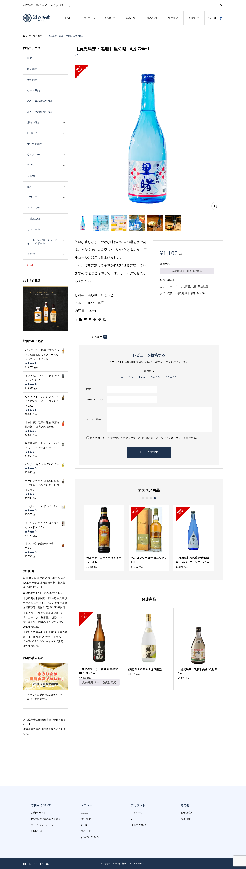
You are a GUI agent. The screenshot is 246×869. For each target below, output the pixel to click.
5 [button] (50, 686)
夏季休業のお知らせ (34, 593)
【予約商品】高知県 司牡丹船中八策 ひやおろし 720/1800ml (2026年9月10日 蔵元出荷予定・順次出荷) (45, 603)
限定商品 (32, 69)
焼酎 (194, 286)
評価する (149, 371)
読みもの (152, 18)
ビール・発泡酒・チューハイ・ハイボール (42, 242)
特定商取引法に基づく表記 (46, 819)
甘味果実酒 (33, 218)
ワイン (31, 165)
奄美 (170, 293)
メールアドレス (94, 399)
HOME (67, 18)
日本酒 (31, 176)
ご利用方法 (88, 18)
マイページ (137, 812)
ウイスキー (33, 154)
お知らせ (110, 18)
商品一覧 (131, 18)
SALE (30, 264)
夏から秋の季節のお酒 (39, 112)
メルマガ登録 (138, 825)
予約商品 (32, 79)
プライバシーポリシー (43, 825)
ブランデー (33, 197)
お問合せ (194, 18)
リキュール (33, 229)
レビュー (99, 336)
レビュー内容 (93, 419)
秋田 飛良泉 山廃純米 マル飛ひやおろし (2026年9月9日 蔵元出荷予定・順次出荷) (45, 583)
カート (134, 819)
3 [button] (151, 498)
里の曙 (201, 293)
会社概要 (173, 18)
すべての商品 (182, 286)
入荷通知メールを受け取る (187, 271)
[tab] (99, 337)
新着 (29, 58)
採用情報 (186, 819)
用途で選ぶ (33, 122)
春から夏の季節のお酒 (39, 101)
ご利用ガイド (38, 812)
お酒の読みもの (90, 837)
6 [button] (53, 686)
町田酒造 (190, 293)
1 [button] (143, 498)
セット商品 (33, 90)
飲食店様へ (187, 812)
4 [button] (155, 498)
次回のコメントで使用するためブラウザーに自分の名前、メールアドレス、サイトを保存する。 (144, 438)
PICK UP (32, 133)
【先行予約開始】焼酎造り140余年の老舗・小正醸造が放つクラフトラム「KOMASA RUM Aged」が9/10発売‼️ (45, 637)
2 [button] (147, 498)
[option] (104, 538)
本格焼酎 (179, 293)
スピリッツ (33, 208)
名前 (88, 389)
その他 (31, 254)
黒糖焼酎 (203, 286)
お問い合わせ (38, 831)
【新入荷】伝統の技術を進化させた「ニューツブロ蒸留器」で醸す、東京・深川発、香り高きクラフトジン (43, 617)
